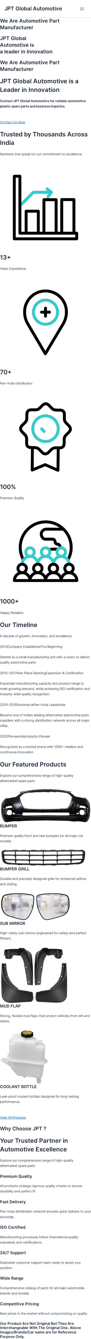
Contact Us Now (12, 122)
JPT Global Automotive (33, 8)
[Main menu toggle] (82, 9)
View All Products (13, 1118)
